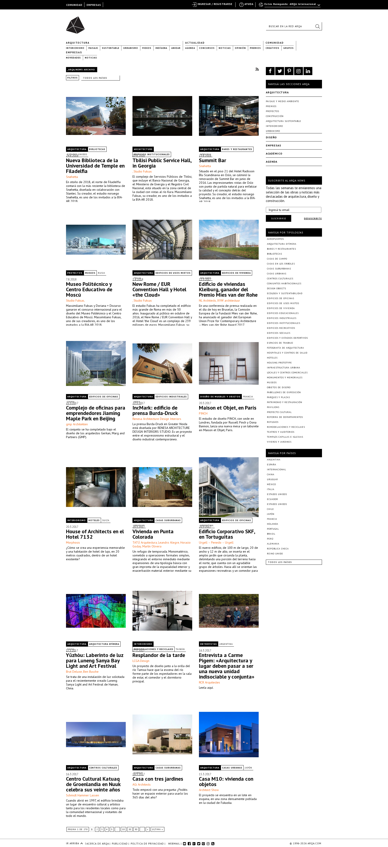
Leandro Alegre (168, 542)
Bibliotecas (97, 149)
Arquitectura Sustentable (283, 121)
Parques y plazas (278, 397)
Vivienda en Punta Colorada (153, 534)
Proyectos (74, 272)
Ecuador (272, 499)
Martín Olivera (151, 546)
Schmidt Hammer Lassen (82, 795)
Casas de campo (277, 258)
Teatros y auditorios (280, 431)
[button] (317, 26)
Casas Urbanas (232, 767)
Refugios (272, 422)
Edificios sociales (278, 333)
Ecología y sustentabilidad (284, 293)
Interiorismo (75, 48)
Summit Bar (212, 160)
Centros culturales (103, 767)
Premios (255, 48)
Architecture (143, 149)
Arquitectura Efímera (104, 644)
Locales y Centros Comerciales (287, 372)
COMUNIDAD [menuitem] (74, 5)
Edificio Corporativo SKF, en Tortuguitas (227, 534)
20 (129, 829)
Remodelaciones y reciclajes (286, 427)
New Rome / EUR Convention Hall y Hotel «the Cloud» (159, 289)
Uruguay (272, 479)
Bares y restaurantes (237, 149)
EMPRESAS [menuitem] (94, 5)
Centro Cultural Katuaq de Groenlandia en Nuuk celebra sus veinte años (93, 784)
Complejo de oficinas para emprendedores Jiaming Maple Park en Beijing (95, 413)
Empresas (74, 52)
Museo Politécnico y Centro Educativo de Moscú (89, 289)
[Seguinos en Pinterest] (289, 71)
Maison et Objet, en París (227, 407)
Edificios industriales (171, 396)
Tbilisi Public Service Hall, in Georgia (161, 163)
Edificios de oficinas (103, 396)
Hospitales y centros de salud (287, 352)
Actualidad (195, 42)
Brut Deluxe (74, 672)
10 (123, 829)
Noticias (225, 48)
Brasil (271, 533)
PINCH (203, 413)
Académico (274, 153)
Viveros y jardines (279, 441)
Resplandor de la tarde (158, 655)
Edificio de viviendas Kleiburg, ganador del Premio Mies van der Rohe (228, 289)
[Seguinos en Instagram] (298, 71)
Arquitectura (78, 42)
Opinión (240, 48)
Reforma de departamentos (285, 417)
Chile (270, 509)
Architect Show (209, 790)
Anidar (176, 48)
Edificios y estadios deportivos (287, 337)
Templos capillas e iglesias (285, 436)
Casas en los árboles (281, 263)
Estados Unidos (277, 494)
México (271, 484)
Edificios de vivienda (236, 272)
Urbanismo (130, 48)
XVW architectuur (228, 300)
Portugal (273, 528)
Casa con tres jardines (157, 778)
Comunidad (275, 42)
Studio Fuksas (143, 171)
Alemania (273, 543)
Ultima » (157, 829)
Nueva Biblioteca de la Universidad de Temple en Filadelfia (95, 166)
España (271, 464)
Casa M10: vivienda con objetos (226, 781)
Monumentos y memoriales (284, 377)
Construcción (275, 116)
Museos (90, 272)
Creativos (272, 48)
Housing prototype (279, 362)
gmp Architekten (77, 424)
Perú (270, 538)
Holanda (272, 523)
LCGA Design (140, 661)
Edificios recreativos (281, 328)
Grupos (288, 48)
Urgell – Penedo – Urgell (216, 542)
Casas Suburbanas (168, 520)
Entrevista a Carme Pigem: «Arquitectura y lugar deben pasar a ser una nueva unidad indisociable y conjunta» (226, 666)
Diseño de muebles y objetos (220, 396)
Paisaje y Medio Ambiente (282, 101)
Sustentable (110, 48)
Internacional (276, 469)
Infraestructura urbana (283, 367)
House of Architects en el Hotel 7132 (95, 534)
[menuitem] (290, 6)
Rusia (101, 272)
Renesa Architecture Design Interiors (156, 419)
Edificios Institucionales (283, 323)
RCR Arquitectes (209, 682)
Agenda (190, 48)
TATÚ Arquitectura (144, 542)
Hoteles (94, 520)
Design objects (276, 288)
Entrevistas (208, 644)
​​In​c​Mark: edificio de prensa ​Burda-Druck (155, 410)
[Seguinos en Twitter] (279, 71)
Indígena (161, 48)
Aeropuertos (275, 239)
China (270, 474)
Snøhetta (72, 177)
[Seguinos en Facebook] (270, 71)
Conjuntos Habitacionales (284, 283)
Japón (248, 767)
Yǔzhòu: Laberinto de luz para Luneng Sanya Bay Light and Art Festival (94, 660)
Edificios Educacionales (283, 313)
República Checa (278, 548)
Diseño (271, 137)
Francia (248, 396)
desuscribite (313, 218)
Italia (270, 489)
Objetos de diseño (279, 387)
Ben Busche (91, 672)
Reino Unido (275, 553)
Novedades (73, 57)
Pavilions (273, 407)
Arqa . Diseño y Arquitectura (76, 23)
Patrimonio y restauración (284, 402)
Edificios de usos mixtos (173, 272)
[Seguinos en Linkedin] (308, 71)
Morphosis (73, 542)
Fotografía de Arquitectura (285, 347)
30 (136, 829)
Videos (146, 48)
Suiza (105, 520)
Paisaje (93, 48)
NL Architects (207, 300)
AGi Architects (141, 784)
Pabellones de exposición (284, 392)
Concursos (207, 48)
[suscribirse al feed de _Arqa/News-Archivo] (257, 69)
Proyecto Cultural (279, 412)
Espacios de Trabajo (280, 342)
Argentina (226, 644)
